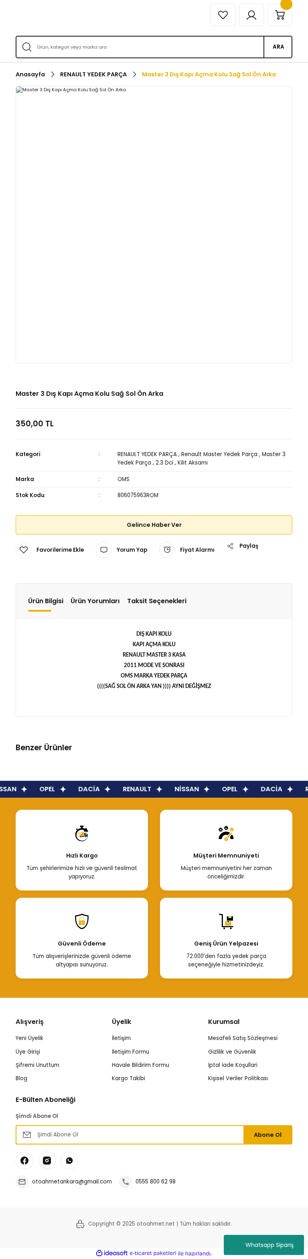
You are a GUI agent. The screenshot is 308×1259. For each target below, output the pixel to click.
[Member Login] (251, 15)
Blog (21, 1078)
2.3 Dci (164, 463)
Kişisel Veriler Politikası (238, 1078)
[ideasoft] (112, 1253)
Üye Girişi (28, 1052)
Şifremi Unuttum (37, 1065)
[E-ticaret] (153, 1253)
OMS (124, 479)
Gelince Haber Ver (154, 525)
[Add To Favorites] (50, 550)
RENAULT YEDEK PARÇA (147, 454)
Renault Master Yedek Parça (219, 454)
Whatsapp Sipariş (269, 1245)
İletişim (121, 1038)
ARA (278, 47)
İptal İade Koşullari (232, 1065)
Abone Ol (268, 1135)
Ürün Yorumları (95, 601)
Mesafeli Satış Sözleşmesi (243, 1038)
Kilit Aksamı (193, 463)
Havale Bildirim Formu (140, 1065)
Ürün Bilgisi (45, 601)
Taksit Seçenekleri (156, 601)
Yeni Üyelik (29, 1038)
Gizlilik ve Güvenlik (232, 1052)
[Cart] (279, 15)
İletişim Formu (130, 1052)
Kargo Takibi (128, 1078)
